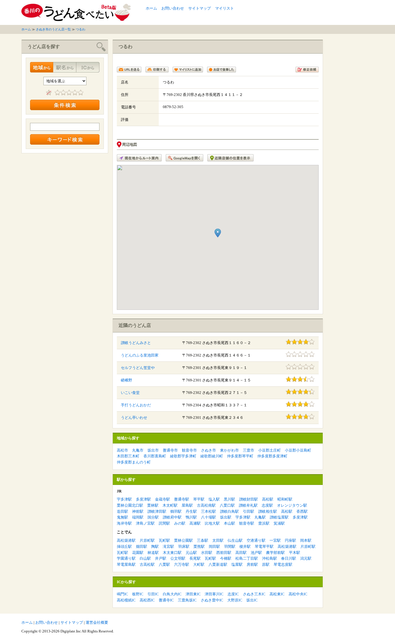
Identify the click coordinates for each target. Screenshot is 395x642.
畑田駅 (141, 546)
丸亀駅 (260, 517)
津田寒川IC (214, 594)
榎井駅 (245, 546)
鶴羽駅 (176, 511)
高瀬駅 (195, 523)
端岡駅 (137, 517)
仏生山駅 (235, 540)
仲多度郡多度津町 (272, 456)
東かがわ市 (229, 450)
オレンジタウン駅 (292, 505)
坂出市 (153, 450)
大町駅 (198, 564)
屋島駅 (187, 505)
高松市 (122, 450)
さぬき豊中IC (212, 600)
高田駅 (241, 552)
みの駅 (179, 523)
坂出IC (252, 600)
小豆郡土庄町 (269, 450)
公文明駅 (177, 558)
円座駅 (290, 540)
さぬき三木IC (254, 594)
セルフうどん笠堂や (138, 367)
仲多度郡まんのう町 (134, 462)
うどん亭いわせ (134, 417)
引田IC (153, 594)
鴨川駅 (191, 517)
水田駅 (206, 552)
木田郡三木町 (128, 456)
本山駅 (229, 523)
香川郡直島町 (154, 456)
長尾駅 (195, 558)
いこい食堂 (130, 392)
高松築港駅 (126, 540)
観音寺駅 (246, 523)
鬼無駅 (122, 517)
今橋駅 (225, 558)
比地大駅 (212, 523)
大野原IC (234, 600)
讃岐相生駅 (267, 511)
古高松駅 (147, 564)
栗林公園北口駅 (130, 505)
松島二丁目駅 (246, 558)
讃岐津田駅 (156, 511)
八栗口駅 (227, 505)
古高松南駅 (206, 505)
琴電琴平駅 (264, 546)
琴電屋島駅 (126, 564)
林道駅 (153, 552)
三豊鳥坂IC (187, 600)
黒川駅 (229, 499)
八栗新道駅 (217, 564)
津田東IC (193, 594)
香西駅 (302, 511)
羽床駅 (183, 546)
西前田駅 (223, 552)
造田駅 (122, 511)
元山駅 (191, 552)
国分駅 (153, 517)
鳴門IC (122, 594)
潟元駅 (305, 558)
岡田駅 (214, 546)
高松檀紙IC (126, 600)
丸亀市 (137, 450)
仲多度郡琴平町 (240, 456)
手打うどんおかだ (136, 405)
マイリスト (224, 8)
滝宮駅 (168, 546)
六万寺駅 (181, 564)
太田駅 (218, 540)
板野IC (137, 594)
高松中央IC (298, 594)
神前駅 (137, 511)
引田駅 (248, 511)
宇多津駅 (124, 499)
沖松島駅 (269, 558)
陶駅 (155, 546)
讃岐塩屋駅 (279, 517)
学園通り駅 (126, 558)
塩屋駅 (237, 564)
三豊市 (248, 450)
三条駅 (202, 540)
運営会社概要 (97, 622)
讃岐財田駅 (248, 499)
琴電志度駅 (283, 564)
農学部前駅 (275, 552)
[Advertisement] (306, 12)
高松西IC (147, 600)
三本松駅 (208, 511)
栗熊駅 (199, 546)
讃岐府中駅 (172, 517)
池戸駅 (256, 552)
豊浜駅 (264, 523)
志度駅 (267, 505)
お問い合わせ (172, 8)
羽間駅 (229, 546)
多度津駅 (143, 499)
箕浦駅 (279, 523)
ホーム (151, 8)
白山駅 (145, 558)
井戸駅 (160, 558)
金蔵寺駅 (162, 499)
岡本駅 (305, 540)
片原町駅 (147, 540)
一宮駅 (275, 540)
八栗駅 (164, 564)
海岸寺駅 (124, 523)
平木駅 (294, 552)
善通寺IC (166, 600)
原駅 (266, 564)
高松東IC (277, 594)
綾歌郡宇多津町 (183, 456)
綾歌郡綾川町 (211, 456)
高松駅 (267, 499)
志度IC (233, 594)
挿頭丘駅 (124, 546)
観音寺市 (189, 450)
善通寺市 (170, 450)
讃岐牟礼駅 (248, 505)
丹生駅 (191, 511)
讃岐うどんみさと (136, 343)
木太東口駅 (172, 552)
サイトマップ (199, 8)
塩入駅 (214, 499)
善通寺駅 (181, 499)
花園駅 (137, 552)
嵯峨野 (126, 380)
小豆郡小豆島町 (298, 450)
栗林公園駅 (183, 540)
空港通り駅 (256, 540)
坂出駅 (225, 517)
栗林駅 (152, 505)
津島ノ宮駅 (145, 523)
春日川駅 (288, 558)
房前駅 (252, 564)
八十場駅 (208, 517)
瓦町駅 (164, 540)
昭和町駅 (284, 499)
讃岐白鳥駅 (229, 511)
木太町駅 (170, 505)
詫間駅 (164, 523)
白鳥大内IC (172, 594)
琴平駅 (198, 499)
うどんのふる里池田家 (139, 355)
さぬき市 (208, 450)
